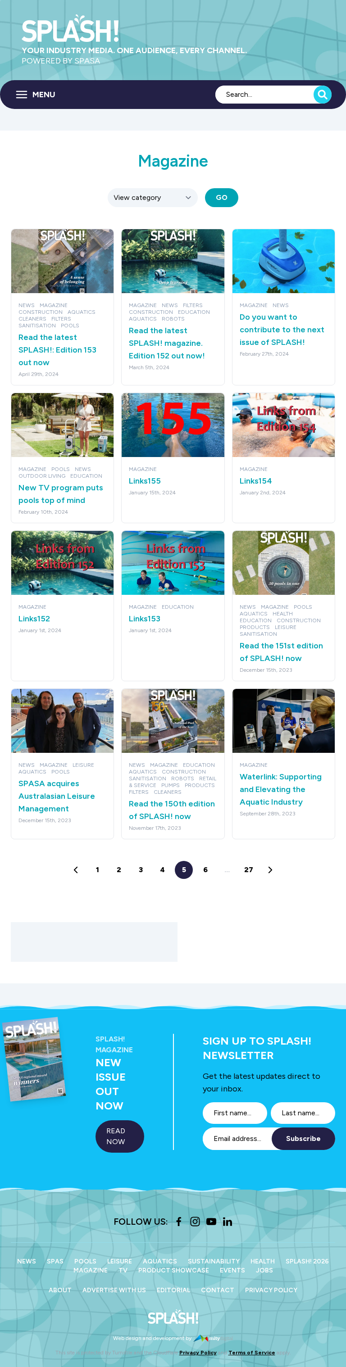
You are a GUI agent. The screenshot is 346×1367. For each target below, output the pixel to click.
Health (262, 1261)
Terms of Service (251, 1352)
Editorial (173, 1290)
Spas (55, 1261)
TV (122, 1270)
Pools (85, 1261)
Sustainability (214, 1261)
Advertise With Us (114, 1290)
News (26, 1261)
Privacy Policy (271, 1290)
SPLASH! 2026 (307, 1261)
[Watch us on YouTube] (211, 1221)
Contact (217, 1290)
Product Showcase (173, 1270)
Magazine (90, 1270)
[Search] (323, 95)
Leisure (119, 1261)
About (60, 1290)
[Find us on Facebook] (178, 1221)
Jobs (264, 1270)
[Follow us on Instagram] (195, 1221)
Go (222, 197)
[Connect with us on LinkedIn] (227, 1221)
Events (232, 1270)
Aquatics (160, 1261)
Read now (115, 1136)
